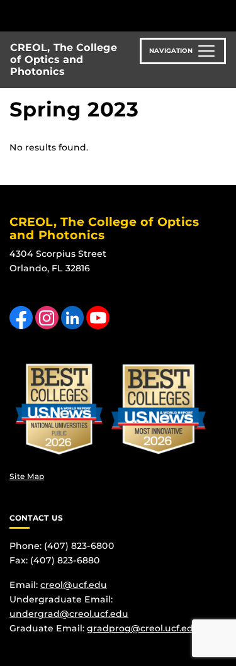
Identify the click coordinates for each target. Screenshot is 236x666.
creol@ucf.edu (73, 584)
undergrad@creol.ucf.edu (68, 613)
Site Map (26, 476)
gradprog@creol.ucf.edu (143, 628)
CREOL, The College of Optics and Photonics (63, 59)
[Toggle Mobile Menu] (223, 15)
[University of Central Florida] (96, 15)
